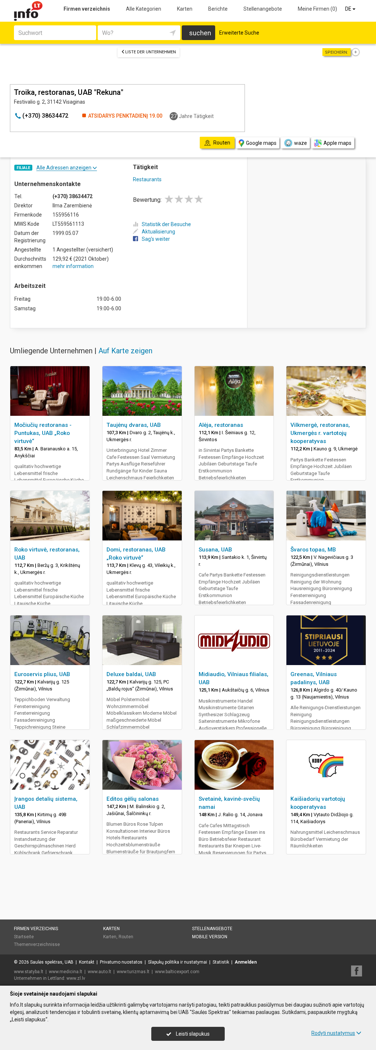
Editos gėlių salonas (132, 799)
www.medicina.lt (65, 971)
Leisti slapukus (192, 1034)
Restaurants (147, 179)
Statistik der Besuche (166, 224)
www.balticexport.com (177, 971)
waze (300, 143)
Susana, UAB (215, 549)
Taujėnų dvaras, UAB (133, 425)
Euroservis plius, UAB (42, 674)
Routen (126, 936)
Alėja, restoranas (221, 425)
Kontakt (86, 962)
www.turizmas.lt (133, 971)
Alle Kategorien (143, 9)
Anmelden (246, 962)
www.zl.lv (75, 978)
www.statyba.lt (28, 971)
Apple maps (337, 143)
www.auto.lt (99, 971)
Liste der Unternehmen (150, 52)
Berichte (218, 9)
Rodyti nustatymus (333, 1033)
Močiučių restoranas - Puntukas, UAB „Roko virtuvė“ (43, 433)
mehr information (73, 266)
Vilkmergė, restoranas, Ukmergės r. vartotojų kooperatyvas (320, 433)
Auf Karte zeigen (125, 350)
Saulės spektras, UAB (51, 962)
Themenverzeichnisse (37, 944)
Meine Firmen (317, 9)
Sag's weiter (156, 239)
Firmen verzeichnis (87, 9)
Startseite (24, 936)
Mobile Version (209, 936)
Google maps (261, 143)
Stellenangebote (262, 9)
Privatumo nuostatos (121, 962)
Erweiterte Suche (239, 33)
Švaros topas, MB (313, 549)
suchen (200, 33)
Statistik (221, 962)
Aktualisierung (158, 232)
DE (348, 9)
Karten (184, 9)
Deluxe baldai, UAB (131, 674)
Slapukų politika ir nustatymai (177, 962)
